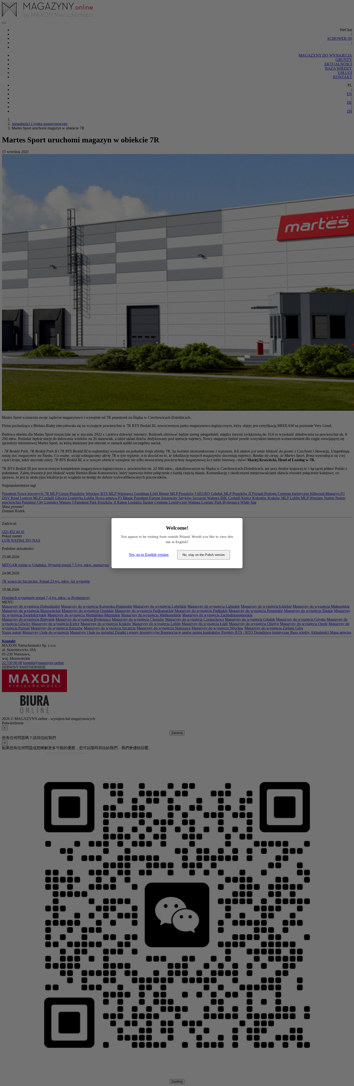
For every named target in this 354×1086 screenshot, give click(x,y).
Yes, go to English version (149, 555)
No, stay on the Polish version (204, 555)
